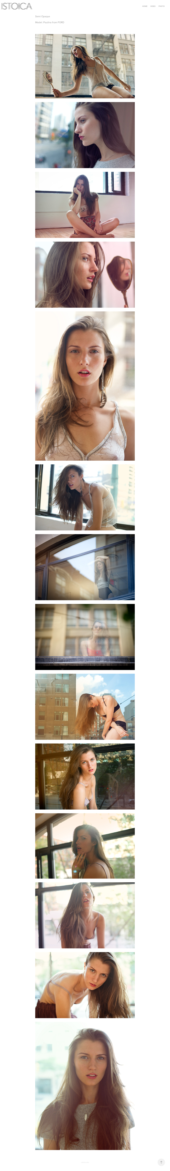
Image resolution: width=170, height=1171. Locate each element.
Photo (162, 6)
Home (144, 6)
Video (153, 6)
